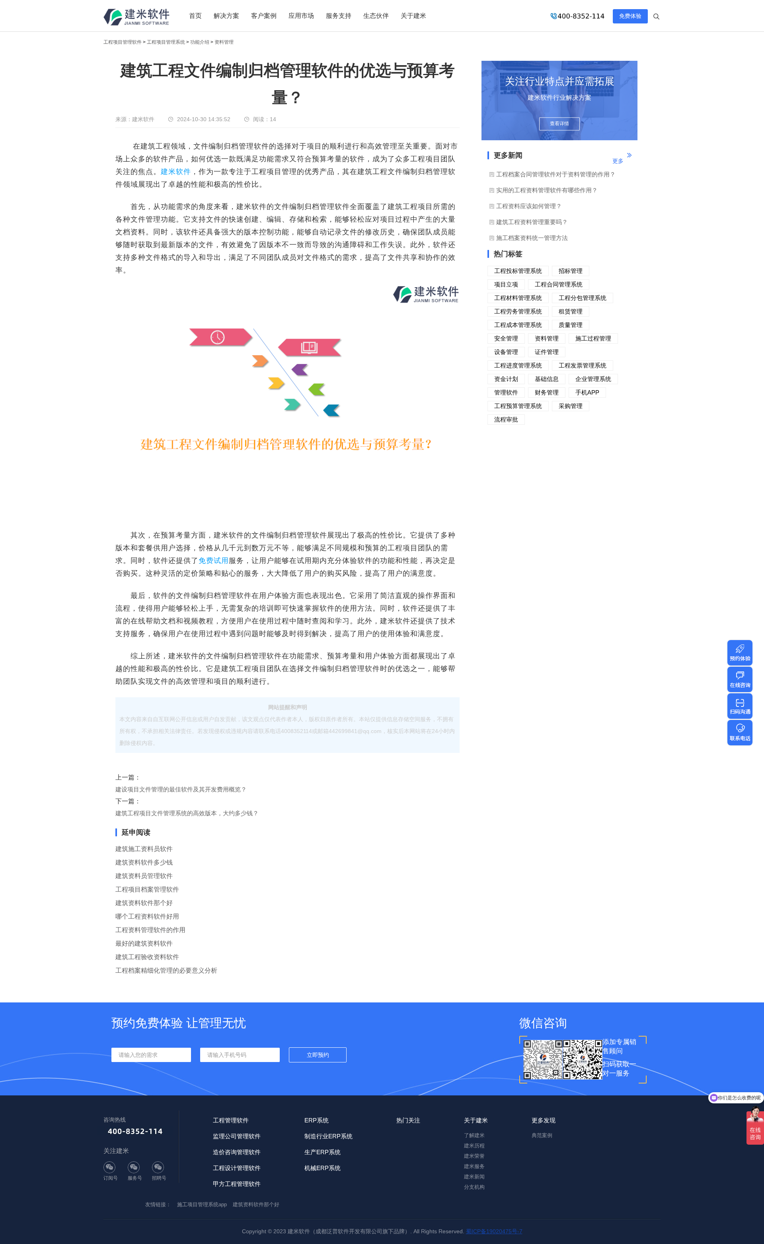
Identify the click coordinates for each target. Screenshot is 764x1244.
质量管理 (571, 324)
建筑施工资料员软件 (144, 848)
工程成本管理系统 (518, 324)
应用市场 (301, 15)
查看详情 (559, 124)
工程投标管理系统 (518, 270)
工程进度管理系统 (518, 365)
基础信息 (547, 378)
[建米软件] (136, 18)
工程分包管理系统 (582, 297)
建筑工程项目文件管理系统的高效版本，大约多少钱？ (187, 813)
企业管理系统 (593, 378)
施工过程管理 (593, 338)
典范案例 (542, 1135)
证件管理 (547, 351)
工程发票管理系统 (582, 365)
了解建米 (474, 1135)
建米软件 (176, 172)
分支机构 (474, 1187)
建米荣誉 (474, 1156)
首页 (195, 15)
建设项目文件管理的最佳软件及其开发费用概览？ (181, 789)
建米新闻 (474, 1177)
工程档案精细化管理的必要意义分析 (166, 970)
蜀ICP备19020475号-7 (494, 1231)
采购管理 (571, 405)
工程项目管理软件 (122, 42)
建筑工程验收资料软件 (147, 957)
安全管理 (506, 338)
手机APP (587, 392)
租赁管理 (571, 311)
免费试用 (214, 561)
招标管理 (571, 270)
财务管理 (547, 392)
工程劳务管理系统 (518, 311)
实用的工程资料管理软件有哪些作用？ (547, 190)
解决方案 (226, 15)
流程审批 (506, 419)
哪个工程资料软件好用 (147, 916)
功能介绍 (199, 42)
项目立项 (506, 284)
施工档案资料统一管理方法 (532, 237)
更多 (618, 161)
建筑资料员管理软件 (144, 876)
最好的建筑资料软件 (144, 943)
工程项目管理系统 (166, 42)
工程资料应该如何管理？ (529, 206)
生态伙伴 (376, 15)
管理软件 (506, 392)
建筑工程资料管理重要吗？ (532, 222)
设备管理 (506, 351)
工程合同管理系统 (559, 284)
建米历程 (474, 1146)
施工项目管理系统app (202, 1204)
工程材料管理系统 (518, 297)
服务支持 (338, 15)
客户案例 (264, 15)
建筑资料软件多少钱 (144, 862)
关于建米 (413, 15)
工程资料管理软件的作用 (150, 930)
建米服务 (474, 1166)
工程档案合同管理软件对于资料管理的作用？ (556, 174)
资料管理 (224, 42)
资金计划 (506, 378)
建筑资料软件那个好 (144, 903)
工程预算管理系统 (518, 405)
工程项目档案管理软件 (147, 889)
